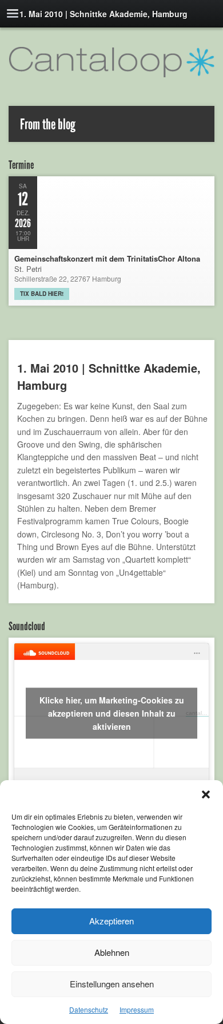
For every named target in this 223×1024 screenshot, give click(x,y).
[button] (206, 794)
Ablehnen (111, 952)
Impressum (137, 1009)
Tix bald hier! (41, 294)
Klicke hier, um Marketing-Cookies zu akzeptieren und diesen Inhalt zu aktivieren (111, 713)
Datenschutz (88, 1009)
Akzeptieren (111, 921)
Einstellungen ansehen (112, 984)
